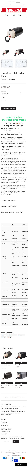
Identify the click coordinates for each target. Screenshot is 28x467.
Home (6, 15)
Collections (8, 397)
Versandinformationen (9, 452)
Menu (20, 15)
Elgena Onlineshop (8, 79)
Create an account (15, 450)
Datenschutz (17, 452)
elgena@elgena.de (8, 428)
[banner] (14, 10)
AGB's (13, 453)
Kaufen (6, 362)
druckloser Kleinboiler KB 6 (5, 365)
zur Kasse (18, 1)
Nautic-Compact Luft (6, 385)
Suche (2, 452)
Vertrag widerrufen (20, 464)
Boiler (12, 397)
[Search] (23, 4)
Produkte (13, 15)
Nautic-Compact (19, 364)
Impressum (23, 452)
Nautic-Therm (19, 385)
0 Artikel (11, 1)
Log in (9, 450)
